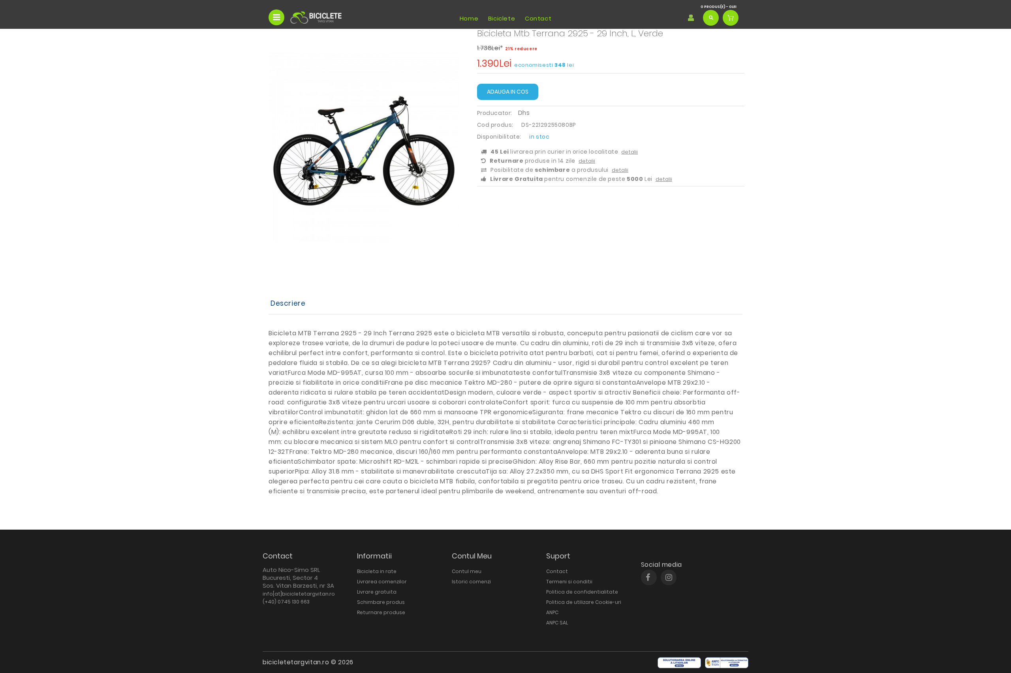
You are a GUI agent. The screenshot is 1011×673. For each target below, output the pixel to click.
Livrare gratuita (377, 591)
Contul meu (466, 571)
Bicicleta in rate (377, 571)
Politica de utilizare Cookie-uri (583, 602)
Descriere (288, 303)
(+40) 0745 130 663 (286, 601)
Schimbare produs (381, 602)
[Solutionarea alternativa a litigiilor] (726, 662)
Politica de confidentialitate (582, 591)
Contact (538, 18)
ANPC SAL (557, 622)
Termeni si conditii (569, 581)
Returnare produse (381, 612)
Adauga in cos (507, 92)
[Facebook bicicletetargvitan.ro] (648, 577)
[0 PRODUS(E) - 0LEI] (731, 18)
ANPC (552, 612)
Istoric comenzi (471, 581)
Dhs (524, 113)
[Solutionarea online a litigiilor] (679, 662)
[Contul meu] (691, 18)
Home (469, 18)
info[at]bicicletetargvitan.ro (299, 593)
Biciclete (501, 18)
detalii (629, 152)
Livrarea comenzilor (382, 581)
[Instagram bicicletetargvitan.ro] (668, 577)
